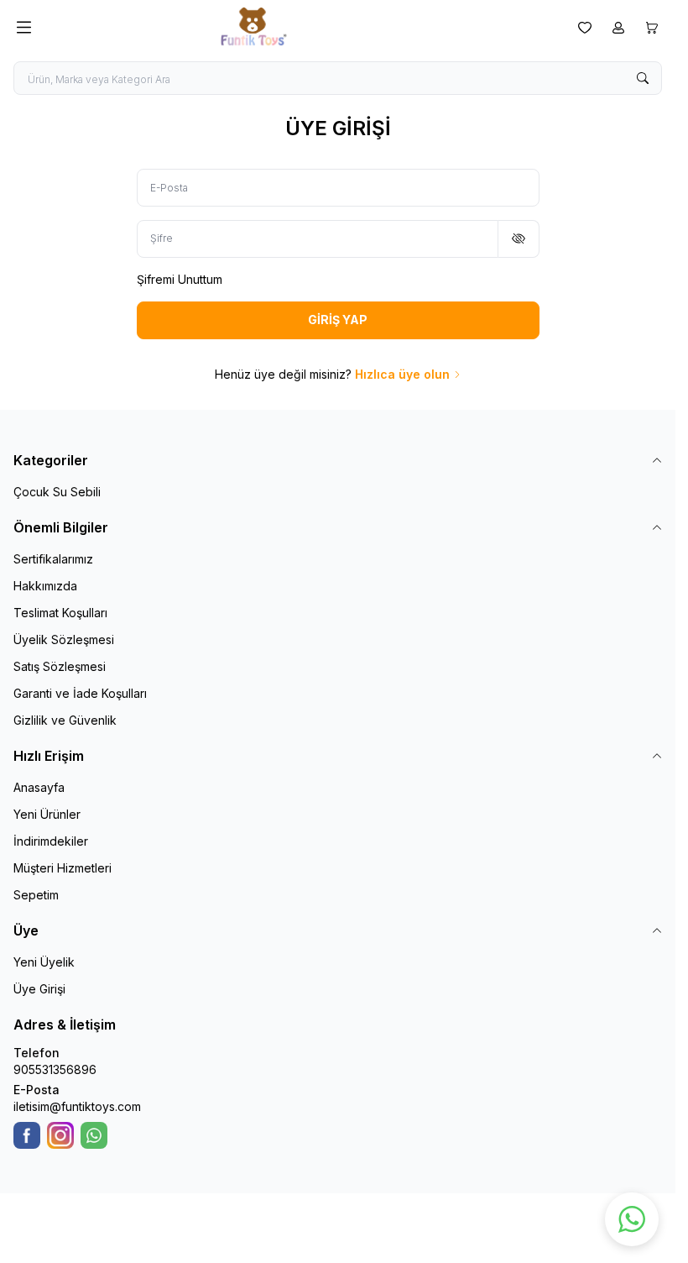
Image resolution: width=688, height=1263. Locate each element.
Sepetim (36, 895)
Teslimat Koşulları (60, 612)
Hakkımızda (45, 586)
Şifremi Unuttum (179, 279)
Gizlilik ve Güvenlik (65, 720)
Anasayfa (39, 787)
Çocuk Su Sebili (57, 492)
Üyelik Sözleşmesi (63, 639)
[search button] (642, 78)
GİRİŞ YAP (337, 319)
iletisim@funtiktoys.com (77, 1106)
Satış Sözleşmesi (59, 666)
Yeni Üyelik (44, 962)
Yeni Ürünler (47, 814)
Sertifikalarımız (53, 559)
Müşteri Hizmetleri (62, 868)
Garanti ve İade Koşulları (80, 693)
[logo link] (301, 27)
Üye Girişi (39, 989)
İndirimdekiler (50, 841)
